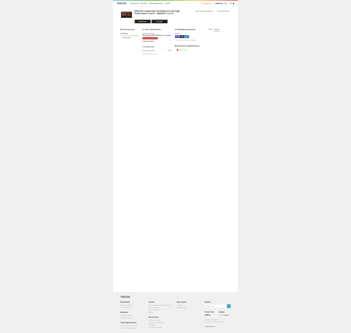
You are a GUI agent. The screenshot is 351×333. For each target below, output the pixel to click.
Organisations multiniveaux (156, 322)
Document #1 (183, 50)
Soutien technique (154, 307)
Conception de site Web (155, 327)
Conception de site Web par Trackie (215, 322)
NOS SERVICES (206, 3)
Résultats (144, 3)
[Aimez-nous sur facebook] (231, 3)
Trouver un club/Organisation (128, 325)
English (221, 315)
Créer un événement (126, 307)
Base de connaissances (155, 310)
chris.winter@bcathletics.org (131, 35)
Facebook (216, 29)
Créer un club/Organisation (128, 328)
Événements (134, 3)
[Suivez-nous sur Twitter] (233, 3)
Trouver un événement (126, 305)
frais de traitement (185, 40)
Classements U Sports (126, 318)
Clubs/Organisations (156, 3)
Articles (151, 312)
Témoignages (152, 325)
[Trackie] (125, 297)
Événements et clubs (154, 320)
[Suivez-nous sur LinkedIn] (210, 315)
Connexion (180, 305)
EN (226, 3)
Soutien (167, 3)
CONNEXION (219, 3)
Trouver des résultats (126, 315)
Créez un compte (181, 307)
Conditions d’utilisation (211, 319)
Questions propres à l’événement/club (159, 305)
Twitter (210, 29)
